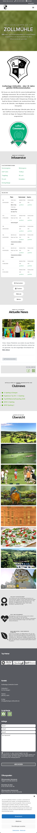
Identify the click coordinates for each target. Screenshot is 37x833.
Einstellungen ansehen (18, 826)
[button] (34, 796)
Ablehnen (18, 821)
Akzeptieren (18, 816)
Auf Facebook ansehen (10, 359)
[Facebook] (3, 714)
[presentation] (3, 337)
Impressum (22, 830)
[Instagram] (33, 370)
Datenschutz (16, 830)
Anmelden (31, 3)
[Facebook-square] (28, 370)
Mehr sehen (6, 350)
